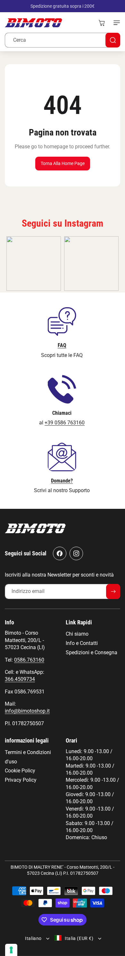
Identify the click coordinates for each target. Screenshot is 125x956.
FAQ (62, 345)
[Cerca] (112, 40)
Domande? (62, 481)
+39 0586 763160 (65, 423)
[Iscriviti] (113, 591)
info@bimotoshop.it (27, 711)
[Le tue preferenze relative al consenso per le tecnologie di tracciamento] (11, 950)
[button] (115, 23)
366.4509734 (20, 679)
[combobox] (62, 40)
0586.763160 (29, 660)
